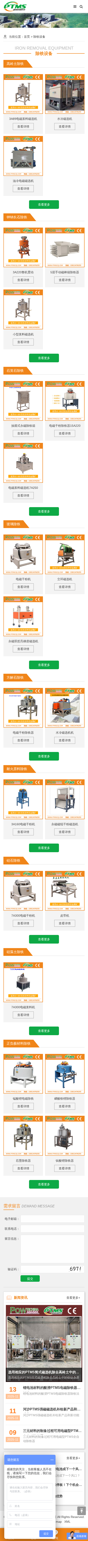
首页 (27, 36)
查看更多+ (73, 1297)
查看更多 (44, 204)
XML (67, 1521)
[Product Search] (81, 6)
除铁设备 (39, 36)
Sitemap (56, 1521)
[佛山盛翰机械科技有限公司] (15, 6)
